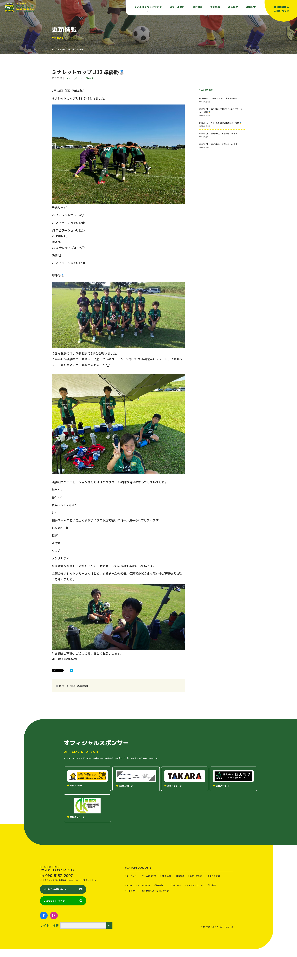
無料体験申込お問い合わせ (281, 9)
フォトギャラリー (194, 885)
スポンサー (252, 7)
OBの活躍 (166, 875)
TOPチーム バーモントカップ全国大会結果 (219, 98)
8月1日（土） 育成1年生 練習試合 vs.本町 (218, 144)
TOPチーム (69, 78)
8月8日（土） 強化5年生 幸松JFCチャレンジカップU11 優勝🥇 (220, 110)
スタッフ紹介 (196, 875)
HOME (129, 885)
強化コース (80, 78)
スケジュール (175, 885)
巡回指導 (197, 7)
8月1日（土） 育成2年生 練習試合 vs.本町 (218, 133)
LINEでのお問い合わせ (54, 900)
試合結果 (90, 78)
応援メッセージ (77, 785)
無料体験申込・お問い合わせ (155, 890)
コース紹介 (132, 875)
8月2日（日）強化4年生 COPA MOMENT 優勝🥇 (220, 122)
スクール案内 (144, 885)
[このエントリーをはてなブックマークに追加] (71, 670)
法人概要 (233, 7)
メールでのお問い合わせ (55, 889)
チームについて (149, 875)
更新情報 (215, 7)
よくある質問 (213, 875)
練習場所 (180, 875)
